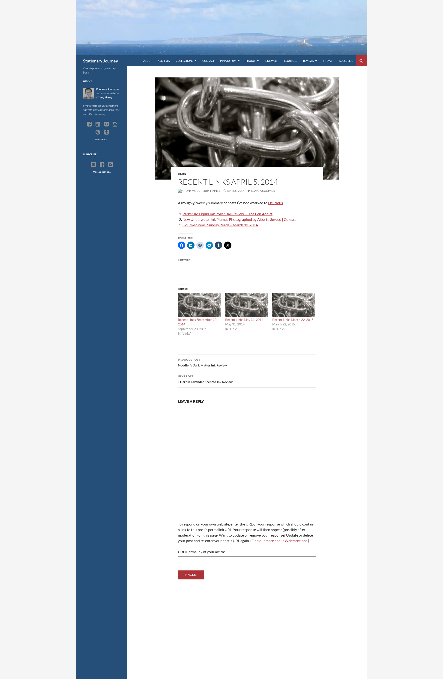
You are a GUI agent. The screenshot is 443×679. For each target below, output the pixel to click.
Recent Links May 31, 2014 (244, 320)
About (147, 60)
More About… (102, 139)
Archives (164, 60)
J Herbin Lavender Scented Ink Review (205, 379)
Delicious (275, 203)
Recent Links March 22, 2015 (293, 320)
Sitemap (328, 60)
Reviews (308, 60)
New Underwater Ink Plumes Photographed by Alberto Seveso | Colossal (240, 219)
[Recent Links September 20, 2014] (199, 305)
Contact (208, 60)
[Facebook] (89, 124)
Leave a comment (264, 190)
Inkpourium (228, 60)
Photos (250, 60)
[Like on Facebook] (102, 164)
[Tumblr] (106, 132)
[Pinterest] (98, 132)
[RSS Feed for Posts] (111, 164)
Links (182, 174)
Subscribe (346, 60)
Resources (290, 60)
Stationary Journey (100, 60)
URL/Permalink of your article (201, 551)
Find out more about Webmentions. (279, 540)
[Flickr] (106, 124)
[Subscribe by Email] (93, 164)
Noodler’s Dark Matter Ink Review (202, 362)
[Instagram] (115, 124)
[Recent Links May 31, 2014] (246, 305)
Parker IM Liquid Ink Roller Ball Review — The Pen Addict (227, 214)
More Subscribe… (102, 171)
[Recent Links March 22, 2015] (293, 305)
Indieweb (271, 60)
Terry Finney (210, 190)
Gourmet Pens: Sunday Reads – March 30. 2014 (220, 225)
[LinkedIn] (98, 124)
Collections (184, 60)
